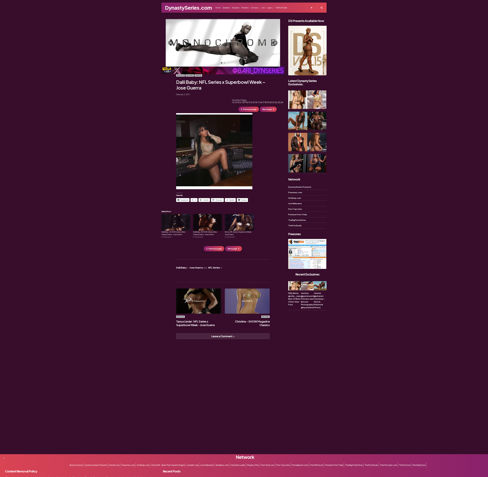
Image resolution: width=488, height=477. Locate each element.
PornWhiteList (316, 465)
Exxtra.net (114, 465)
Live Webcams (295, 203)
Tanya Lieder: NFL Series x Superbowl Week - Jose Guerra (195, 323)
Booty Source (76, 465)
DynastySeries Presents (299, 187)
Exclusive (180, 75)
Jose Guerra (198, 267)
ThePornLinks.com (388, 465)
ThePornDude (295, 225)
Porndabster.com (300, 465)
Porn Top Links (295, 209)
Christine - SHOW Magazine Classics (252, 323)
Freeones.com (295, 192)
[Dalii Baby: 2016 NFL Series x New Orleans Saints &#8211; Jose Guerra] (175, 222)
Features (189, 75)
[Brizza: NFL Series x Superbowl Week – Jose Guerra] (239, 222)
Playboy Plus (253, 465)
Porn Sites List (267, 465)
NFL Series (215, 267)
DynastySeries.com (188, 7)
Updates (198, 75)
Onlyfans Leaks (238, 465)
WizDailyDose (418, 465)
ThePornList (405, 465)
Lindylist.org (192, 465)
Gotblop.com (294, 198)
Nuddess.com (222, 465)
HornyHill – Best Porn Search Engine (168, 465)
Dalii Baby (182, 267)
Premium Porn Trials (297, 214)
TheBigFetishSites (297, 220)
